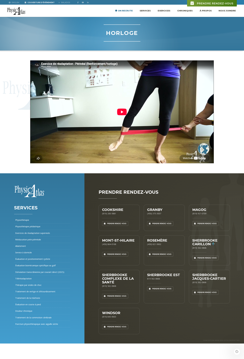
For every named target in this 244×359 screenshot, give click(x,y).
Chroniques (185, 10)
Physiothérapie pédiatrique (27, 226)
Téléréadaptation (23, 278)
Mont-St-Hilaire (118, 240)
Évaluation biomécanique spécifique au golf (35, 265)
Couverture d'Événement (41, 2)
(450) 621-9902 (154, 244)
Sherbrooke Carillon (204, 242)
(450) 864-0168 (109, 244)
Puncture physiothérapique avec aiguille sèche (36, 324)
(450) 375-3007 (154, 213)
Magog (199, 210)
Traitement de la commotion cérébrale (33, 317)
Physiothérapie (22, 220)
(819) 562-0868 (199, 248)
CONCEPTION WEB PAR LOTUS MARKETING (221, 340)
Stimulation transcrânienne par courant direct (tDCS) (39, 272)
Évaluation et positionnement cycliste (32, 259)
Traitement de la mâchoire (27, 298)
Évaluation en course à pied (28, 304)
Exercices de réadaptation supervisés (32, 233)
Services (145, 10)
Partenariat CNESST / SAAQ (28, 330)
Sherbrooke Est (163, 275)
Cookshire (112, 210)
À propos (206, 10)
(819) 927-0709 (199, 213)
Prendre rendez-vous (214, 3)
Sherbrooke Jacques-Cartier (209, 277)
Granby (154, 210)
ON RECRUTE (125, 10)
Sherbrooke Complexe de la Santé (118, 278)
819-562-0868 (153, 278)
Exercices (164, 10)
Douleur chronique (23, 311)
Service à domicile (23, 252)
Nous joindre (227, 10)
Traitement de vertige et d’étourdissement (35, 291)
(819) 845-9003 (109, 316)
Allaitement (20, 246)
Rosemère (157, 240)
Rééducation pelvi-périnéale (28, 239)
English (15, 2)
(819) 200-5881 (109, 213)
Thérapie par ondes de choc (28, 285)
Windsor (111, 313)
